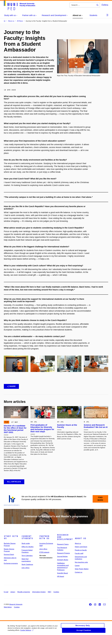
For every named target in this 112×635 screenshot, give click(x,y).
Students (93, 15)
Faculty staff (79, 553)
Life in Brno (25, 568)
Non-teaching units (81, 562)
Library (12, 592)
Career (77, 565)
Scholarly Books (62, 560)
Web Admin (8, 607)
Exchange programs (11, 563)
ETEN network (44, 552)
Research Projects (63, 553)
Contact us (78, 572)
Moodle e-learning (23, 592)
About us (80, 538)
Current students (27, 537)
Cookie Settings (25, 630)
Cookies (56, 592)
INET (49, 592)
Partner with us (44, 537)
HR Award (60, 576)
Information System (39, 592)
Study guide (26, 543)
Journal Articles (62, 556)
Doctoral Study (9, 554)
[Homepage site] (19, 5)
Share (12, 386)
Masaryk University (15, 604)
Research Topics (63, 544)
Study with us (11, 537)
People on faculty (81, 550)
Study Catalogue (27, 564)
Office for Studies (27, 547)
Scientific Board (62, 573)
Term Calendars (27, 555)
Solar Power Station (81, 569)
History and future (81, 547)
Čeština (105, 5)
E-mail (6, 592)
